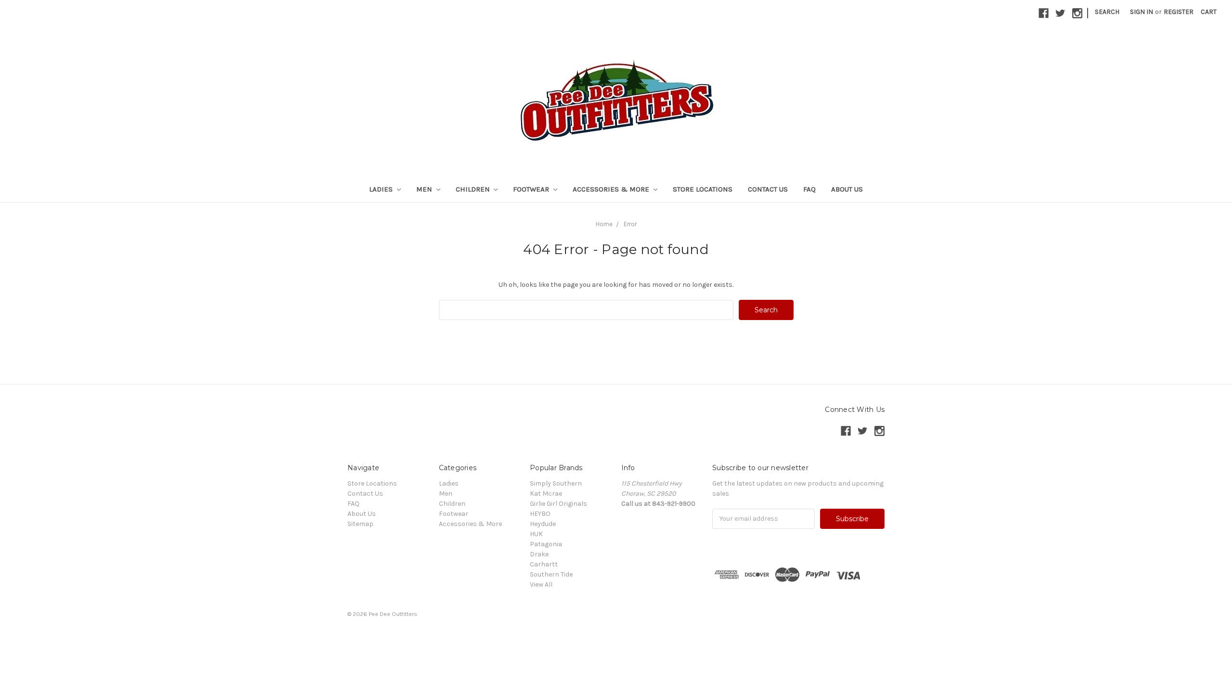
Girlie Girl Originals (558, 504)
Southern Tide (551, 574)
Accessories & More (612, 189)
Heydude (543, 524)
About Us (847, 189)
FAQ (809, 189)
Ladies (382, 189)
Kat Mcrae (546, 493)
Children (474, 189)
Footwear (532, 189)
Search (1107, 12)
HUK (536, 534)
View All (541, 584)
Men (425, 189)
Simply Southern (556, 483)
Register (1179, 12)
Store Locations (702, 189)
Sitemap (360, 524)
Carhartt (544, 564)
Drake (539, 554)
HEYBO (540, 514)
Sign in (1141, 12)
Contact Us (768, 189)
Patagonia (546, 544)
